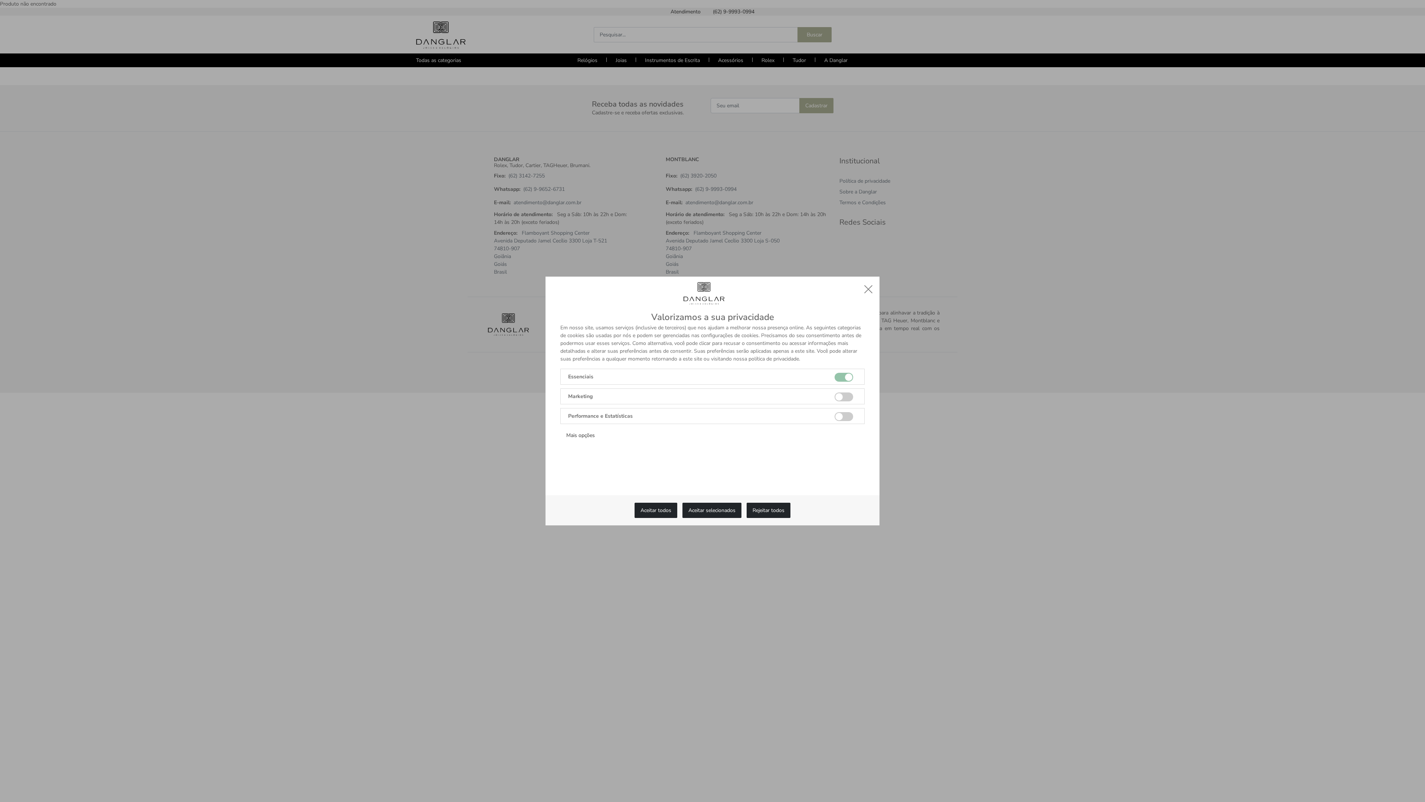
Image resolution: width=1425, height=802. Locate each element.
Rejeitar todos (768, 510)
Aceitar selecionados (712, 510)
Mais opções (580, 435)
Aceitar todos (656, 510)
